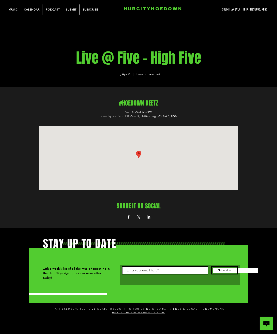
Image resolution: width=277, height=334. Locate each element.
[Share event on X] (139, 217)
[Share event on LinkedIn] (148, 217)
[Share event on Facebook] (129, 217)
